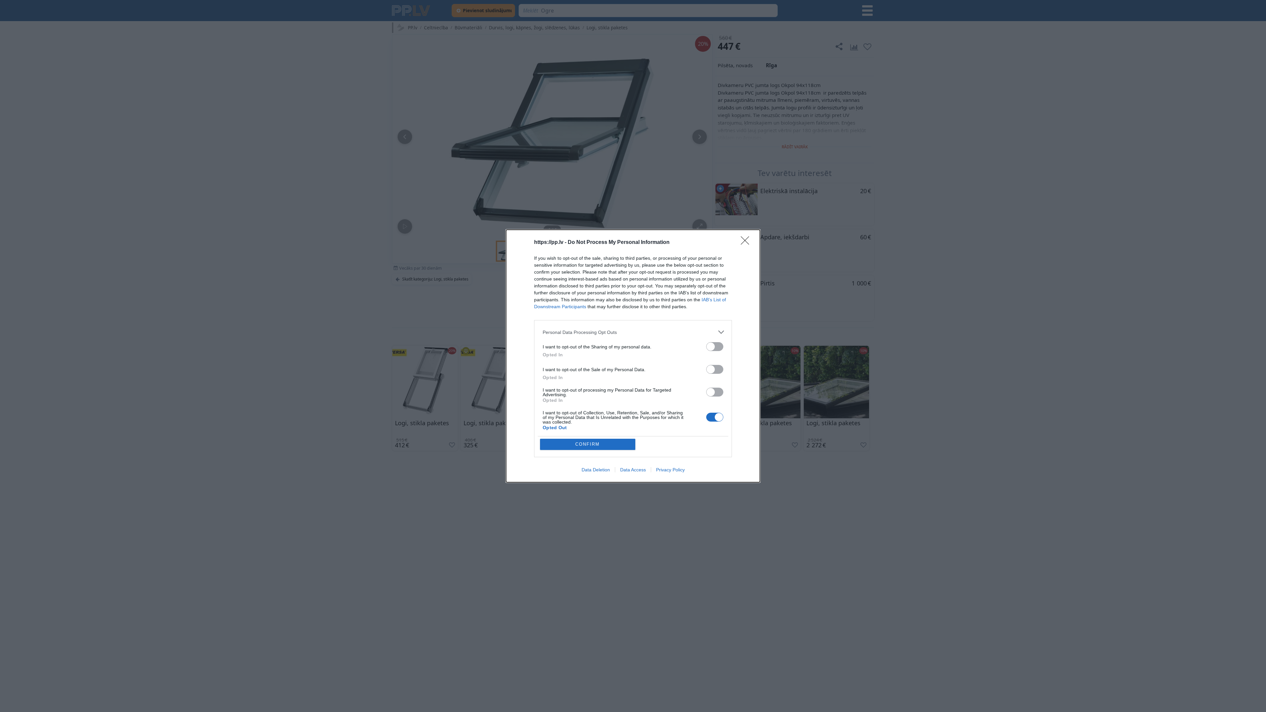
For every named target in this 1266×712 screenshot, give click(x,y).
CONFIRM (587, 444)
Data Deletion (596, 469)
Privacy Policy (670, 469)
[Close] (747, 242)
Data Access (633, 469)
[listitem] (633, 332)
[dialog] (633, 356)
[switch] (714, 346)
